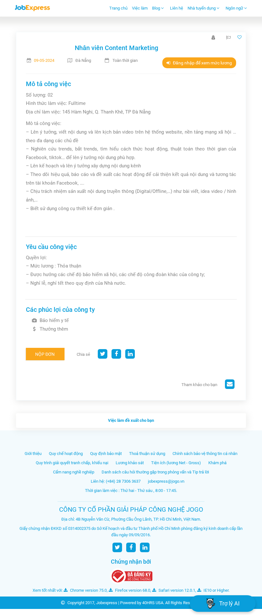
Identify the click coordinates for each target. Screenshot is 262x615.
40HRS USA (152, 602)
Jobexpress (106, 602)
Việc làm (140, 8)
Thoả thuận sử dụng (147, 453)
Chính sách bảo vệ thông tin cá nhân (205, 453)
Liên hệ (176, 8)
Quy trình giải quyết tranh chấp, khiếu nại (72, 462)
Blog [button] (156, 8)
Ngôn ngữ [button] (235, 8)
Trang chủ (118, 8)
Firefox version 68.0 (132, 590)
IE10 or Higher (215, 590)
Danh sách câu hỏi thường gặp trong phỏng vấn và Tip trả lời (155, 472)
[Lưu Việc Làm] (240, 37)
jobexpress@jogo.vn (166, 481)
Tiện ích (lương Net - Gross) (176, 462)
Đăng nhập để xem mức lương (202, 62)
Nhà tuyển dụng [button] (202, 8)
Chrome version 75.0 (88, 590)
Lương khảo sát (130, 462)
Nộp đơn (45, 354)
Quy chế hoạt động (66, 453)
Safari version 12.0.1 (176, 590)
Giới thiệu (33, 453)
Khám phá (217, 462)
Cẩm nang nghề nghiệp (73, 472)
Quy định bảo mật (106, 453)
